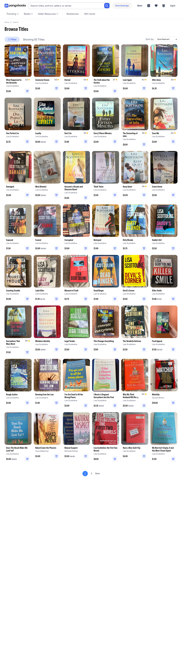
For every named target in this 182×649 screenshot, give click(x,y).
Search (16, 22)
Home (7, 22)
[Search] (107, 5)
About (139, 5)
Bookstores (73, 13)
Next (97, 473)
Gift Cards (89, 13)
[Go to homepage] (15, 6)
